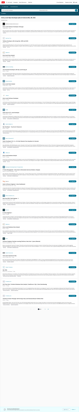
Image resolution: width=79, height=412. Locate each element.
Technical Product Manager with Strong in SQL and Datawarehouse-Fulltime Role (23, 298)
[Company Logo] (4, 38)
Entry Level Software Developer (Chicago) (13, 26)
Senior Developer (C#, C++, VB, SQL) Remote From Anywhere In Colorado (21, 141)
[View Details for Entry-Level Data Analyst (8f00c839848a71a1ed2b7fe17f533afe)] (39, 85)
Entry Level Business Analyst (10, 155)
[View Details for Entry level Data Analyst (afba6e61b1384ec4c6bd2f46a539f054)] (39, 56)
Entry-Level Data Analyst (9, 84)
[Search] (76, 10)
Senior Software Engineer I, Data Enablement (14, 184)
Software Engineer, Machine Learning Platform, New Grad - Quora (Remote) (21, 241)
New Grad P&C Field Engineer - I (11, 198)
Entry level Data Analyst (9, 55)
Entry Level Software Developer (10, 98)
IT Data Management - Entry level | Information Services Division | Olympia (21, 170)
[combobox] (18, 10)
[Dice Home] (3, 2)
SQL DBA (5, 270)
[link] (31, 309)
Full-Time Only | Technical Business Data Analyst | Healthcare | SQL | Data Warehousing (25, 284)
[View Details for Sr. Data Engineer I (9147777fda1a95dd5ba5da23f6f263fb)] (39, 214)
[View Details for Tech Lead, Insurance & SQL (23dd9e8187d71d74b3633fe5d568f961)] (39, 257)
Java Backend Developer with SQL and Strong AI (15, 69)
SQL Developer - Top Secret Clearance (12, 127)
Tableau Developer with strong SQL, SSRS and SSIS (15, 41)
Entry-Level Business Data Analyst (11, 227)
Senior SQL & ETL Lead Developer (11, 112)
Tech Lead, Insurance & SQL (10, 255)
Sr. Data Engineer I (7, 212)
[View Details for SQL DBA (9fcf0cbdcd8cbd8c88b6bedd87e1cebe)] (39, 271)
